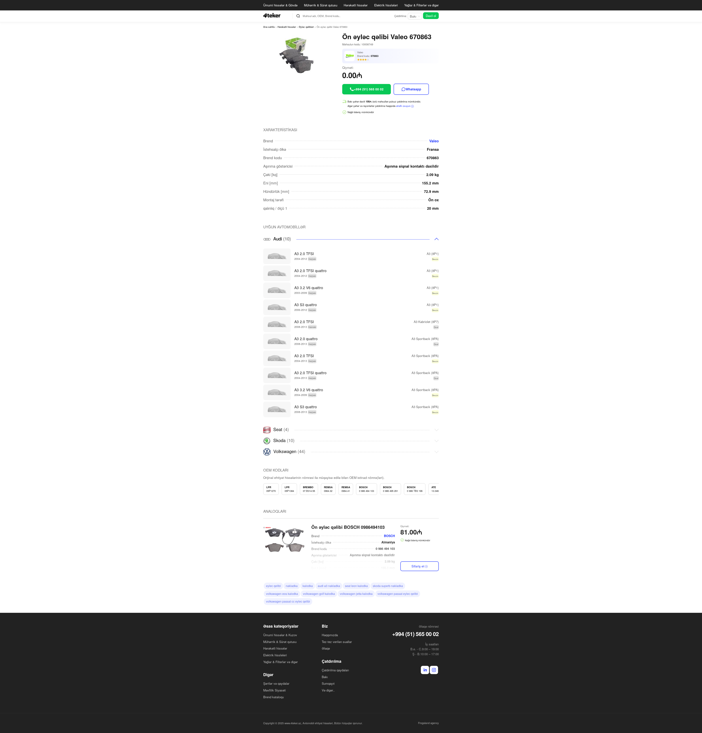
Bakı (325, 676)
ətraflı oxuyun (403, 106)
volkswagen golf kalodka (319, 594)
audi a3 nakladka (329, 586)
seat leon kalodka (356, 586)
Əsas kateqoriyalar (281, 626)
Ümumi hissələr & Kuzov (280, 635)
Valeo (434, 140)
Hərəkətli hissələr (356, 5)
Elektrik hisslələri (386, 5)
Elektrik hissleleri (275, 655)
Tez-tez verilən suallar (337, 641)
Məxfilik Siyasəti (274, 690)
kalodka (308, 586)
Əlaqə (326, 648)
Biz (325, 626)
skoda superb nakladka (388, 586)
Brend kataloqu (273, 697)
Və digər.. (328, 690)
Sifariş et (418, 566)
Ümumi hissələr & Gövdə (280, 5)
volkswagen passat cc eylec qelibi (288, 601)
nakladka (292, 586)
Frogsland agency (428, 723)
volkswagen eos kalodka (282, 594)
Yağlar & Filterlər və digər (421, 5)
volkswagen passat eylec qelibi (398, 594)
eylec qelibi (273, 586)
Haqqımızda (330, 635)
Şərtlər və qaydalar (276, 683)
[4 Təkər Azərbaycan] (273, 15)
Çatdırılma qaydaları (335, 670)
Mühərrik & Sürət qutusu (320, 5)
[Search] (298, 16)
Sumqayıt (328, 683)
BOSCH (389, 536)
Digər (268, 674)
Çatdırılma (331, 661)
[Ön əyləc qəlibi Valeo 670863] (302, 56)
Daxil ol (431, 15)
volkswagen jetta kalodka (356, 594)
